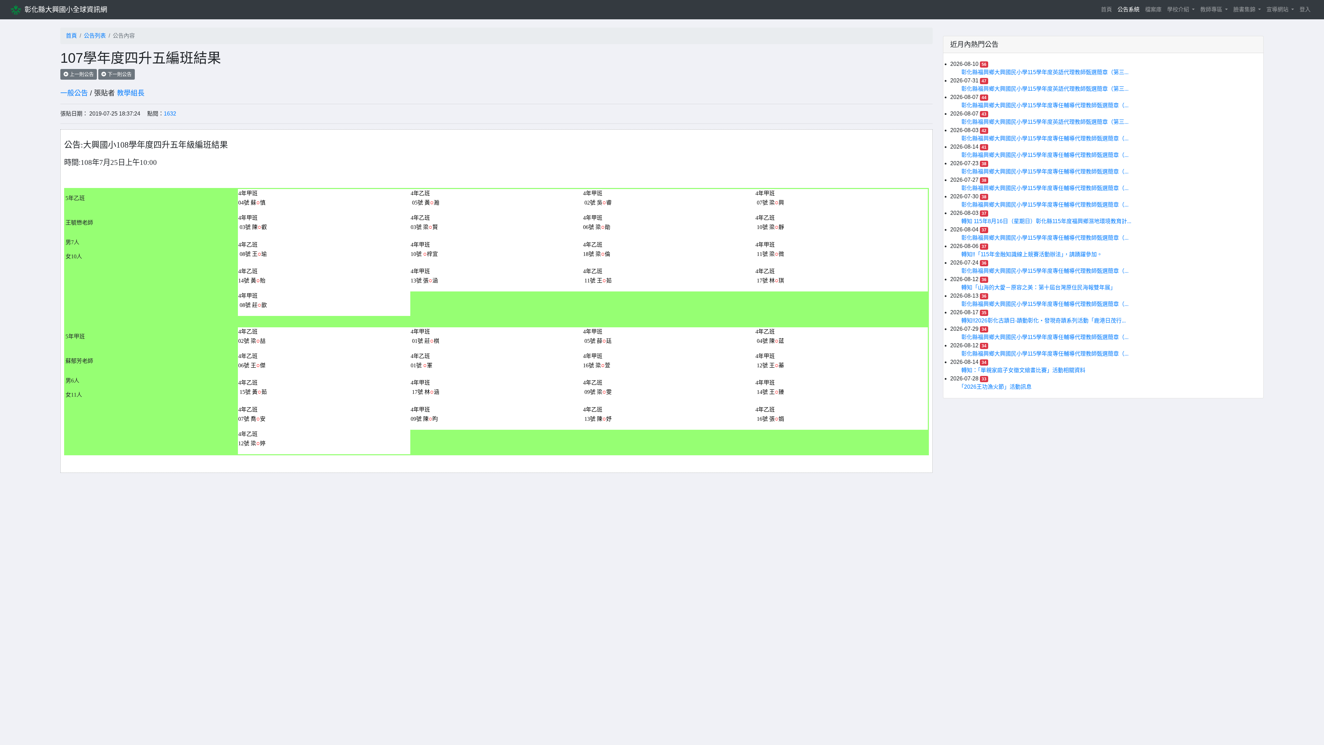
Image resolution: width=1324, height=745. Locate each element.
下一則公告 (119, 74)
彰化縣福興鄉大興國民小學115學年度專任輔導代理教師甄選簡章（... (1045, 105)
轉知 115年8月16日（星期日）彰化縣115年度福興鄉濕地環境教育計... (1046, 221)
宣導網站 (1278, 9)
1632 (170, 114)
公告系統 (1128, 9)
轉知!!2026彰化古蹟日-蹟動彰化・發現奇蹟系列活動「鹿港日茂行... (1043, 321)
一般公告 (74, 93)
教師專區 (1212, 9)
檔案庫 (1153, 9)
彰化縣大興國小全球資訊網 (65, 9)
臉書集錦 (1245, 9)
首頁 (1108, 9)
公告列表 (95, 36)
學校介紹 (1179, 9)
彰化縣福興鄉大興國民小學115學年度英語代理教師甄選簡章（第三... (1045, 72)
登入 (1305, 9)
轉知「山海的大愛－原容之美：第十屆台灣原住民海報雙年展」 (1038, 287)
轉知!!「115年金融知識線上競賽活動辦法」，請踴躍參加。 (1031, 254)
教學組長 (130, 93)
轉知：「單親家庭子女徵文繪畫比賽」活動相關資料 (1023, 370)
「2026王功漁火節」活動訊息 (996, 387)
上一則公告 (81, 74)
